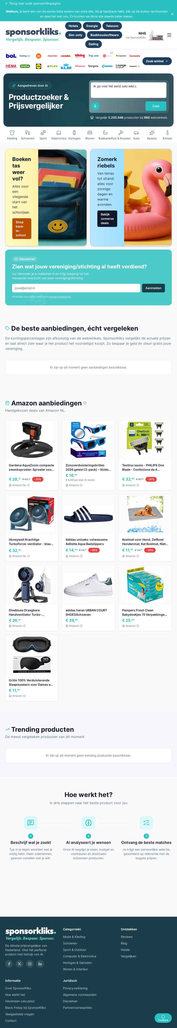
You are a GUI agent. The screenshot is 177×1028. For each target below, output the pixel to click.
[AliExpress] (80, 66)
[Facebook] (9, 964)
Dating (93, 44)
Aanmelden (153, 288)
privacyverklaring (60, 296)
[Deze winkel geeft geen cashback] (111, 52)
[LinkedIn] (40, 964)
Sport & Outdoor (74, 949)
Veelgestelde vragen (19, 1014)
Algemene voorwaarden (79, 994)
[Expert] (135, 66)
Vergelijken (128, 956)
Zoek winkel (155, 61)
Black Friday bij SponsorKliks (25, 1007)
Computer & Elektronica (79, 956)
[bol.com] (11, 56)
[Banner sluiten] (172, 14)
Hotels (73, 26)
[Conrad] (107, 66)
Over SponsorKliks (18, 988)
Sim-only (75, 35)
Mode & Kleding (74, 937)
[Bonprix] (94, 66)
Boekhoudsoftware (104, 35)
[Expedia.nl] (121, 56)
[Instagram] (30, 964)
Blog (124, 943)
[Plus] (52, 66)
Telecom (112, 26)
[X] (19, 964)
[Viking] (80, 56)
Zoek (156, 106)
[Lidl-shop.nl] (39, 66)
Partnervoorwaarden (77, 1007)
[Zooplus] (25, 66)
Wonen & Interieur (75, 969)
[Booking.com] (25, 56)
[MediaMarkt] (52, 56)
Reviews (127, 937)
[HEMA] (11, 66)
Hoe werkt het (15, 994)
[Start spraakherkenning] (95, 106)
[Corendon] (66, 56)
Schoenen (70, 943)
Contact (10, 1020)
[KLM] (66, 66)
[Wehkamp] (107, 56)
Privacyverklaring (75, 988)
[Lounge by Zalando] (121, 66)
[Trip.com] (94, 56)
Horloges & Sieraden (77, 962)
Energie (92, 26)
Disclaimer (70, 1001)
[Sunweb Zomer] (135, 56)
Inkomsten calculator (20, 1001)
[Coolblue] (39, 56)
